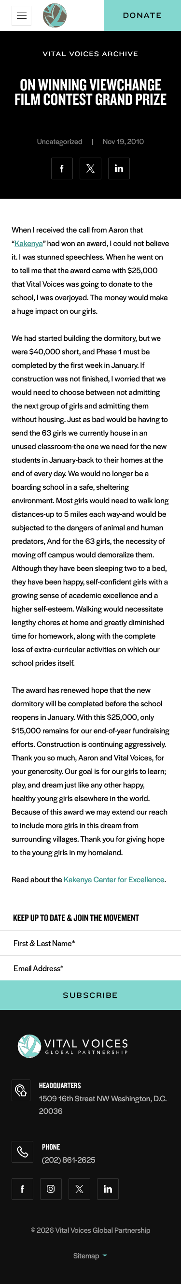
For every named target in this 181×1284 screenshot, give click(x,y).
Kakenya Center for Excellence (114, 879)
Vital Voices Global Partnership (103, 1230)
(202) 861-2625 (69, 1159)
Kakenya (28, 242)
